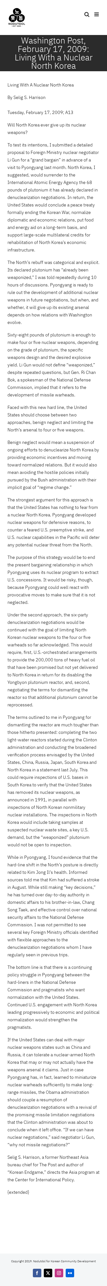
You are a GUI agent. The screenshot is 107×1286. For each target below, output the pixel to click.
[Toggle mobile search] (86, 14)
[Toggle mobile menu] (97, 14)
